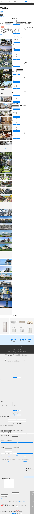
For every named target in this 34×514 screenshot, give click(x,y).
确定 (15, 410)
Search (17, 24)
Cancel (19, 377)
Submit (17, 419)
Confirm (15, 377)
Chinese (10, 1)
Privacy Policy (23, 501)
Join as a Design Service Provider (21, 346)
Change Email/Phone (19, 513)
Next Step (17, 421)
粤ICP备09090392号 (17, 352)
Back (8, 433)
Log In (14, 513)
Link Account (25, 453)
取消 (18, 410)
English (8, 1)
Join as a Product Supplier (11, 346)
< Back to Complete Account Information (9, 453)
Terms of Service (19, 501)
